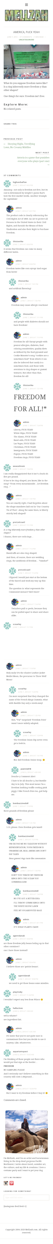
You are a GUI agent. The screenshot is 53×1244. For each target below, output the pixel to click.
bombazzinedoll (20, 803)
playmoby (17, 991)
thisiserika (18, 241)
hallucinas (18, 1008)
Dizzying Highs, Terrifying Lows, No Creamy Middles (19, 146)
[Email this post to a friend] (48, 122)
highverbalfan (20, 182)
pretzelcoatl (19, 522)
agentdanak (19, 935)
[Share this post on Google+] (47, 122)
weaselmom (19, 466)
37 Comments (26, 37)
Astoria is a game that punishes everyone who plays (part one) (33, 161)
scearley (17, 624)
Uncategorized (26, 39)
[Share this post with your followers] (46, 122)
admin (19, 207)
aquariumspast (20, 1051)
